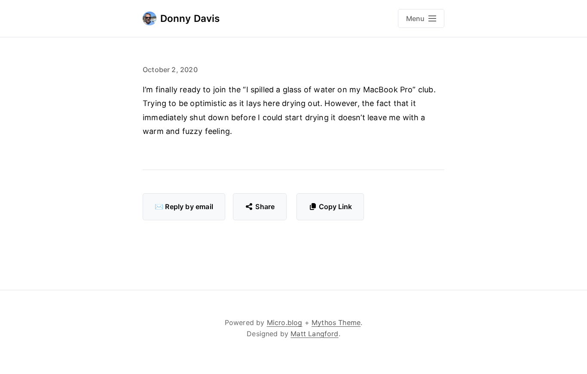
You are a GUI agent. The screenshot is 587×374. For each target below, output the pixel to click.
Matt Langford (314, 333)
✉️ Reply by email (184, 206)
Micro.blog (285, 322)
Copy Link (335, 206)
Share (265, 206)
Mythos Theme (336, 322)
